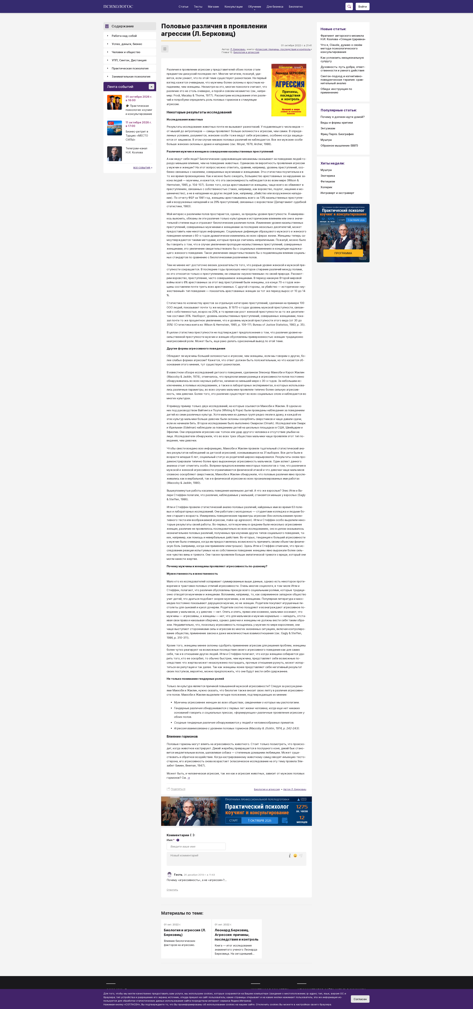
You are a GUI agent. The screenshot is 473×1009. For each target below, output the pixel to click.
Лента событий (120, 87)
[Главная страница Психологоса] (119, 6)
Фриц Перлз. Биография (337, 134)
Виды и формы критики (337, 122)
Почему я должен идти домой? (343, 117)
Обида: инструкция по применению (336, 90)
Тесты (198, 6)
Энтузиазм (328, 128)
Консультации (233, 6)
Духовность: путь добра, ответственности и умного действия (343, 68)
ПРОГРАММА (343, 253)
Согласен (360, 999)
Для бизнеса (275, 6)
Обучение (254, 6)
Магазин (213, 6)
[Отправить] (301, 855)
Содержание (123, 26)
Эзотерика (328, 175)
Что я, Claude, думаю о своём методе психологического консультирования (341, 48)
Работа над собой (124, 36)
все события (142, 167)
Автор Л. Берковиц (294, 789)
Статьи (183, 6)
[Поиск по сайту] (349, 6)
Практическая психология (130, 68)
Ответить (172, 889)
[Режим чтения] (165, 49)
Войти (362, 6)
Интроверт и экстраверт (337, 193)
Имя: (172, 840)
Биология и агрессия (246, 52)
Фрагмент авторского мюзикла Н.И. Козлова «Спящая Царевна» (343, 37)
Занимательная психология (131, 76)
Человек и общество (126, 52)
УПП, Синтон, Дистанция (129, 60)
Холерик (326, 187)
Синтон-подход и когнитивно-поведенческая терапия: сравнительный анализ (342, 79)
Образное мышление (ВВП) (339, 145)
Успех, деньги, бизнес (127, 44)
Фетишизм (328, 181)
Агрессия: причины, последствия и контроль (283, 49)
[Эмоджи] (295, 856)
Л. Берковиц (237, 49)
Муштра (326, 140)
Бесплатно (296, 6)
